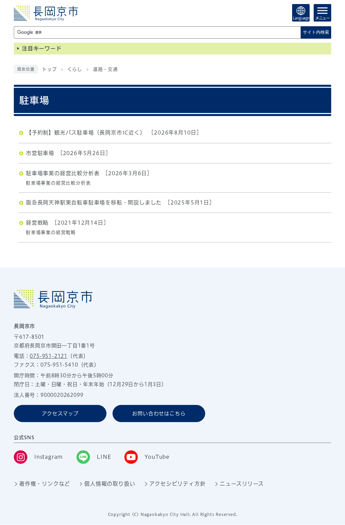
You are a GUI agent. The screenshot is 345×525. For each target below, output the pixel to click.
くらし (74, 69)
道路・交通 (105, 69)
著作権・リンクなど (44, 483)
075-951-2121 (48, 356)
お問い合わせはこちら (158, 413)
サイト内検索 (316, 32)
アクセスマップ (60, 413)
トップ (49, 69)
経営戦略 (37, 222)
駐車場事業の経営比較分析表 (62, 173)
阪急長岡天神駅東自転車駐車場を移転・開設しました (94, 202)
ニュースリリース (241, 483)
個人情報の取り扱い (109, 483)
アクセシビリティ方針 (177, 483)
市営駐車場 (40, 153)
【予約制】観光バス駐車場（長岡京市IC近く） (86, 132)
